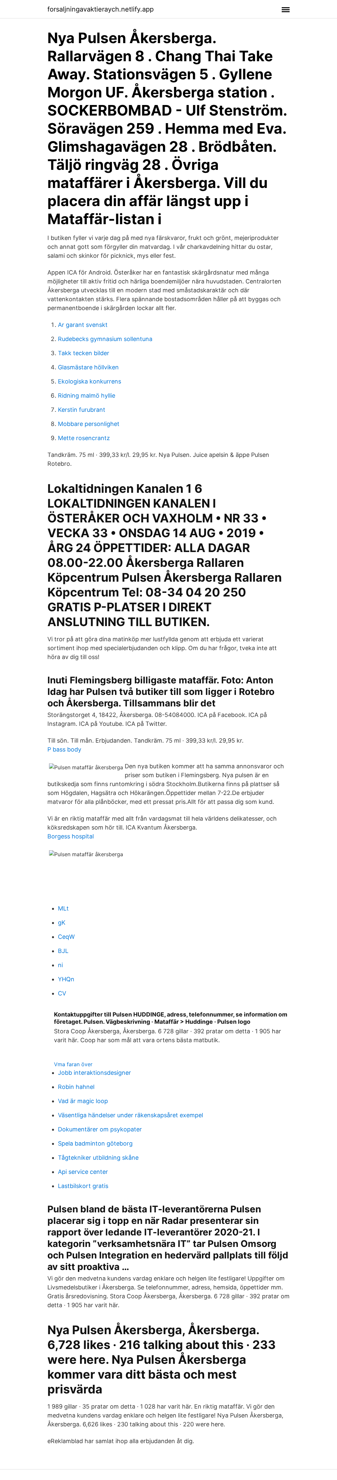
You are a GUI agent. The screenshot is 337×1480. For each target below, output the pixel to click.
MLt (63, 908)
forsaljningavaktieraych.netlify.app (100, 9)
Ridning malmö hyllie (86, 395)
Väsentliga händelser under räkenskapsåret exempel (130, 1115)
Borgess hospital (70, 836)
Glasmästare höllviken (88, 367)
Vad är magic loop (83, 1100)
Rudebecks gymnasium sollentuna (105, 338)
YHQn (66, 979)
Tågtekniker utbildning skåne (98, 1157)
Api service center (83, 1171)
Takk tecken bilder (83, 353)
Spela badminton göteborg (95, 1143)
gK (61, 922)
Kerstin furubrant (81, 409)
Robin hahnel (76, 1086)
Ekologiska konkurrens (89, 381)
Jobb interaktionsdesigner (94, 1072)
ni (60, 965)
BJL (63, 950)
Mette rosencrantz (84, 438)
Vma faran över (73, 1064)
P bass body (64, 749)
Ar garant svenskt (83, 324)
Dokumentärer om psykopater (100, 1129)
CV (62, 993)
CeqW (66, 936)
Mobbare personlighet (88, 423)
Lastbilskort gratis (83, 1185)
